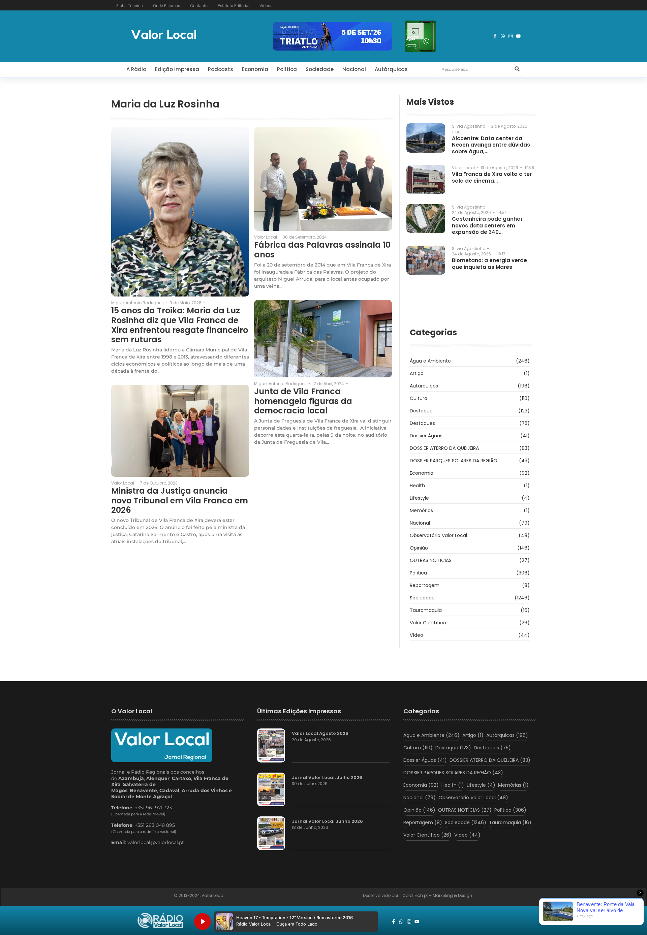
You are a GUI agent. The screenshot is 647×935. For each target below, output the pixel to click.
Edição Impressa (177, 69)
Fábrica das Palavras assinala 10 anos (322, 250)
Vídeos (265, 5)
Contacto (199, 5)
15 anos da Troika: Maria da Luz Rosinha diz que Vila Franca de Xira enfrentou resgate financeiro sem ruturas (179, 325)
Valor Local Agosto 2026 (320, 733)
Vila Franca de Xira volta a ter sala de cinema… (492, 177)
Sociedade (320, 69)
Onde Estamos (166, 5)
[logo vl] (163, 35)
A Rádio (136, 69)
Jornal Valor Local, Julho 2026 (327, 778)
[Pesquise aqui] (517, 69)
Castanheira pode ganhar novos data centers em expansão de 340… (487, 226)
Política (287, 69)
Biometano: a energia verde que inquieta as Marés (489, 263)
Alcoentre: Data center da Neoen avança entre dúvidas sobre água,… (491, 145)
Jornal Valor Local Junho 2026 (327, 821)
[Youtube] (518, 36)
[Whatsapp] (502, 36)
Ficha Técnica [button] (129, 5)
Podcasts (220, 69)
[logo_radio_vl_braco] (160, 920)
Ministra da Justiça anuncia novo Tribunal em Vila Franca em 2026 (179, 500)
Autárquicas (391, 69)
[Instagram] (510, 36)
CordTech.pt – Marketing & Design (437, 895)
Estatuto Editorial (233, 5)
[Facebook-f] (495, 36)
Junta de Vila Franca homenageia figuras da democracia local (303, 401)
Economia (255, 69)
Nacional (354, 69)
